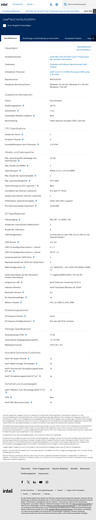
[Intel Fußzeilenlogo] (8, 490)
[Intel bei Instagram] (47, 482)
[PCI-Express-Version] (25, 316)
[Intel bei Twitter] (28, 482)
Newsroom (85, 468)
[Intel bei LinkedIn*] (34, 482)
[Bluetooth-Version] (23, 292)
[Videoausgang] (19, 219)
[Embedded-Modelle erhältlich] (33, 116)
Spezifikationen (10, 38)
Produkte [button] (18, 4)
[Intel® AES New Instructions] (31, 402)
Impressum (43, 473)
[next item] (94, 11)
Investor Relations (60, 468)
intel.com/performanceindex (81, 504)
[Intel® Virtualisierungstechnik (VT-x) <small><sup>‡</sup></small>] (39, 376)
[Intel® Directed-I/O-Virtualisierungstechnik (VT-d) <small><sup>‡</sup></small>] (13, 371)
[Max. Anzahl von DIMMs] (27, 166)
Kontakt (74, 468)
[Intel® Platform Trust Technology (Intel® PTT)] (6, 392)
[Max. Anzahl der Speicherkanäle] (35, 176)
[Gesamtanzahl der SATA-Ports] (33, 257)
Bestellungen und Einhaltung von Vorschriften (41, 38)
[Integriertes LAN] (21, 282)
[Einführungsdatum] (23, 106)
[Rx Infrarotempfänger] (26, 297)
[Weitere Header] (21, 302)
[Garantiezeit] (17, 111)
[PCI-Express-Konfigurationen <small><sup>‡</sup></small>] (33, 321)
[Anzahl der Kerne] (22, 134)
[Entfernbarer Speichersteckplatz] (36, 201)
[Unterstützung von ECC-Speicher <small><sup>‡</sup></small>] (37, 186)
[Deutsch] (57, 4)
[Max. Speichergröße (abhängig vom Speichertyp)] (18, 161)
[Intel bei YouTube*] (41, 482)
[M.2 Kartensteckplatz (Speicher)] (35, 206)
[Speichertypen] (20, 171)
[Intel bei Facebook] (22, 482)
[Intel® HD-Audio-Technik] (28, 359)
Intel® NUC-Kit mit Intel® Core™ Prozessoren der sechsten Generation (69, 58)
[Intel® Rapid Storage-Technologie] (36, 364)
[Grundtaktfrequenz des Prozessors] (38, 144)
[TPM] (11, 397)
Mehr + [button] (30, 4)
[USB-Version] (18, 242)
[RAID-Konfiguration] (24, 267)
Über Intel (25, 468)
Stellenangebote (28, 473)
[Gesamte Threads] (22, 139)
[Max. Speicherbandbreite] (29, 181)
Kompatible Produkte (73, 38)
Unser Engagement (41, 468)
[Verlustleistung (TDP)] (25, 335)
